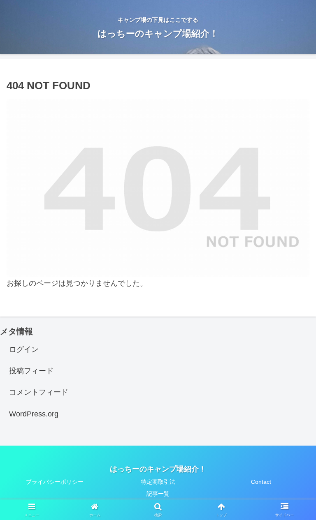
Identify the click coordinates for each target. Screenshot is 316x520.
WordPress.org (33, 414)
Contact (261, 481)
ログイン (24, 349)
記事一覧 (158, 493)
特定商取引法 (158, 481)
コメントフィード (38, 392)
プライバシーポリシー (55, 481)
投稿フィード (31, 371)
